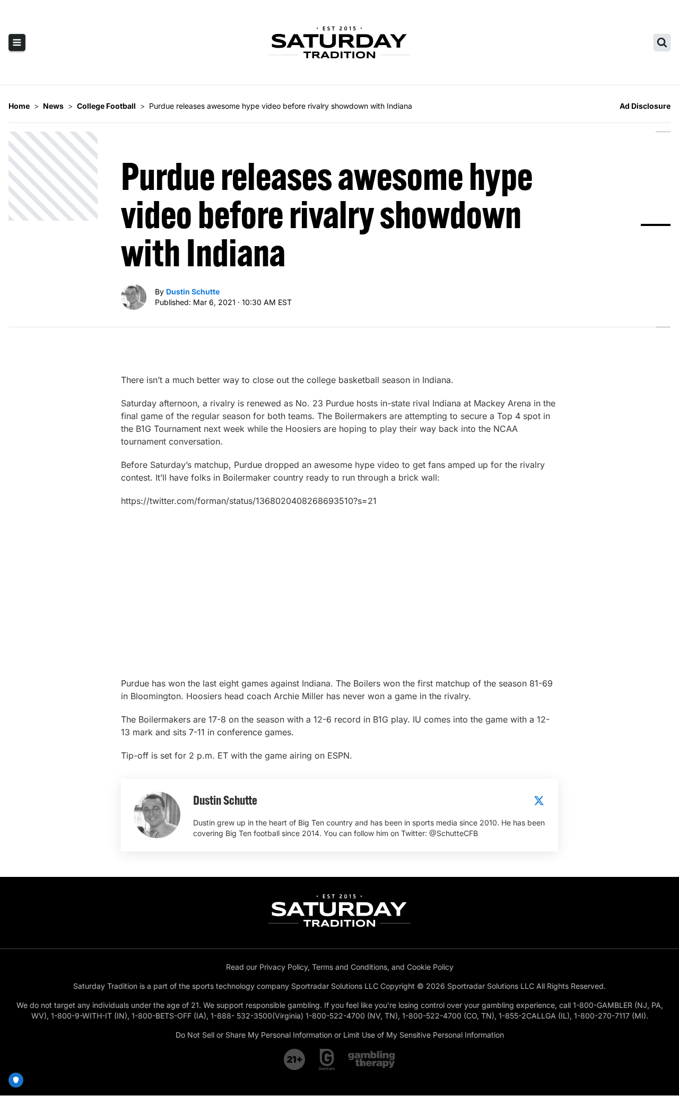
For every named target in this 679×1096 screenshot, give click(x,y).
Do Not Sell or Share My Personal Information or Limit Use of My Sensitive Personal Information (340, 1034)
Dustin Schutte (193, 291)
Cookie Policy (430, 966)
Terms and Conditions (349, 966)
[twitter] (539, 800)
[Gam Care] (327, 1059)
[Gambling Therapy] (371, 1059)
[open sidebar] (16, 42)
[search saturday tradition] (662, 42)
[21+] (295, 1059)
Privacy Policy (283, 966)
